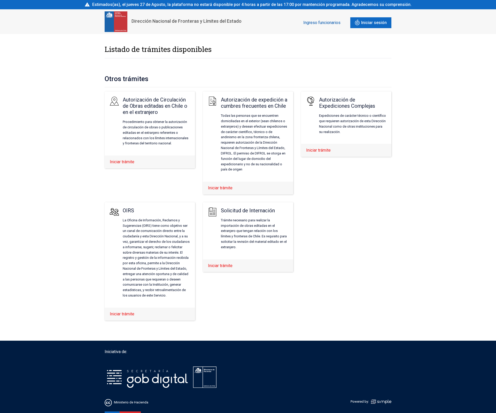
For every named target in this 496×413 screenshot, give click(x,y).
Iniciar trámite (122, 161)
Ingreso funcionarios (321, 22)
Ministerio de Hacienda (131, 402)
